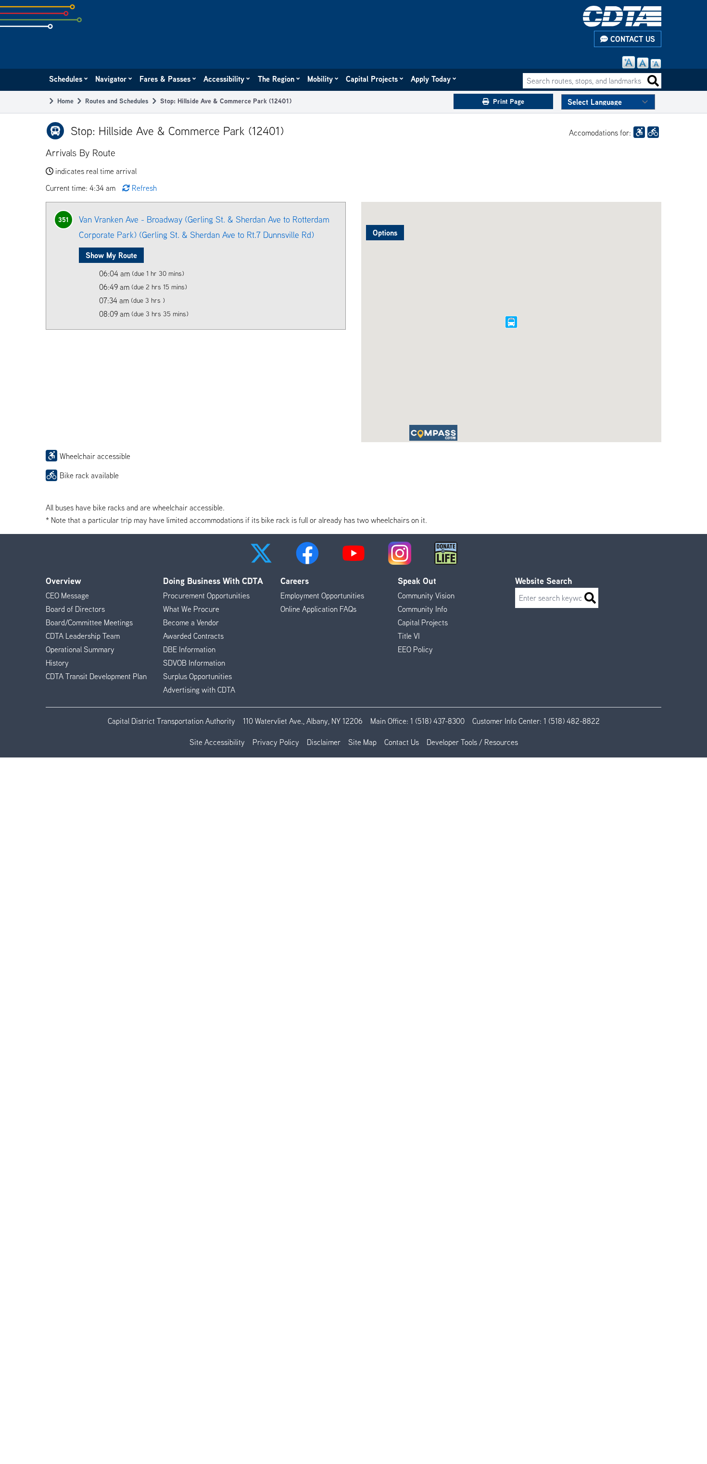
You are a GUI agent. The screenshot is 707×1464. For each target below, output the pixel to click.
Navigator (111, 79)
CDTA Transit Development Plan (96, 676)
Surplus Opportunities (197, 676)
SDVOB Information (194, 663)
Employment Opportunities (322, 595)
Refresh (144, 188)
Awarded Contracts (193, 636)
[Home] (622, 16)
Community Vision (426, 595)
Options (385, 232)
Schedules (66, 79)
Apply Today (431, 79)
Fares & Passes (165, 79)
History (57, 663)
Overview (63, 581)
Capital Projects (372, 79)
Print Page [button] (508, 101)
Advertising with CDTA (199, 690)
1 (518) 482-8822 (571, 721)
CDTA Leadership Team (83, 636)
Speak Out (417, 581)
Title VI (409, 636)
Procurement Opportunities (206, 595)
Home (65, 100)
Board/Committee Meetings (89, 622)
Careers (294, 581)
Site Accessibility (217, 742)
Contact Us (631, 39)
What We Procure (191, 609)
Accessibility (224, 79)
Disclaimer (324, 742)
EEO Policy (415, 649)
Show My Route (111, 255)
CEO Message (67, 595)
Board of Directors (75, 609)
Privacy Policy (275, 742)
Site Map (362, 742)
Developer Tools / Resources (472, 742)
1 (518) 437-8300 (437, 721)
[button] (261, 553)
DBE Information (189, 649)
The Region (276, 79)
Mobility (320, 79)
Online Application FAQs (318, 609)
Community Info (422, 609)
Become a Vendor (191, 622)
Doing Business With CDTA (213, 581)
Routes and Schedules (117, 100)
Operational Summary (80, 649)
